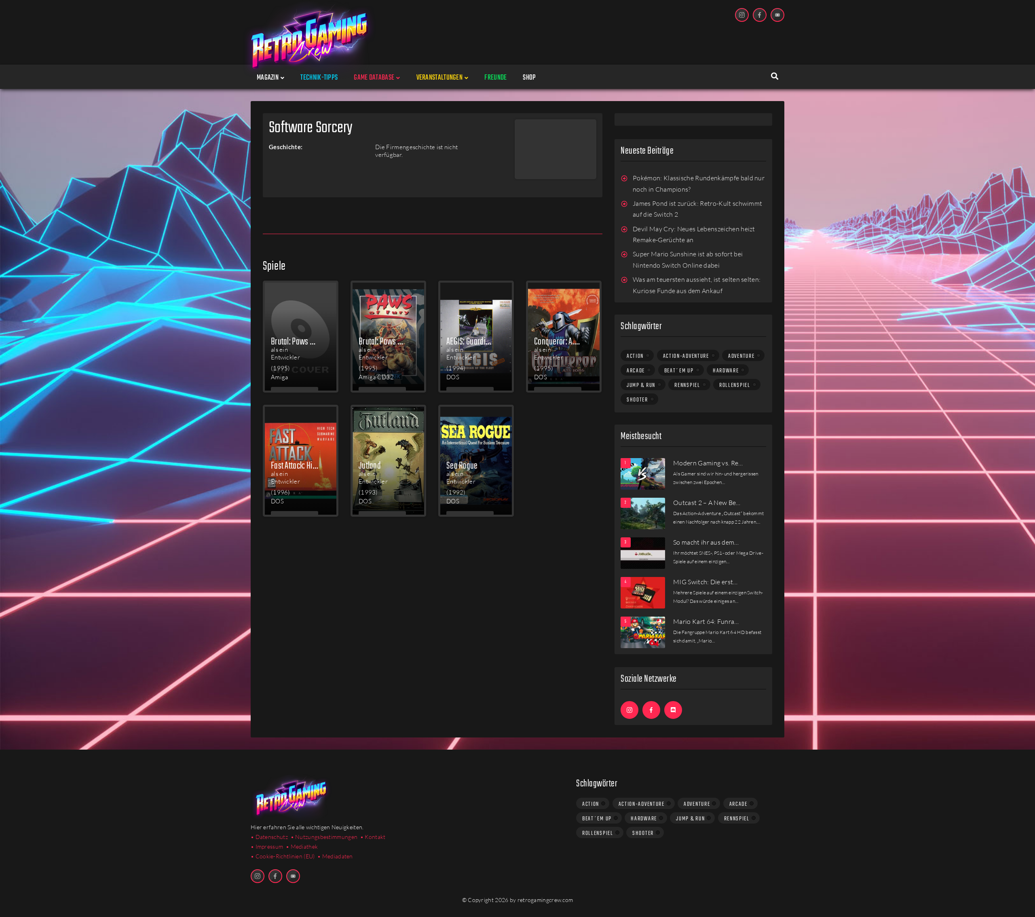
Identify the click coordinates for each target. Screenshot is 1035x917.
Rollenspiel (734, 385)
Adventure (741, 356)
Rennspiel (687, 385)
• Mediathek (302, 846)
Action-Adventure (686, 356)
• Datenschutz (269, 836)
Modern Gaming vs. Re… (708, 463)
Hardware (726, 371)
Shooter (637, 400)
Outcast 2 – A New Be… (707, 503)
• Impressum (267, 846)
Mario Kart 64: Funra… (706, 621)
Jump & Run (641, 385)
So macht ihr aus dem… (706, 542)
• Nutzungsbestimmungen (324, 836)
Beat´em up (679, 371)
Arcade (636, 371)
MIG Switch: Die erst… (705, 582)
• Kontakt (373, 836)
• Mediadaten (335, 856)
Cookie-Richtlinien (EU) (285, 856)
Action (635, 356)
